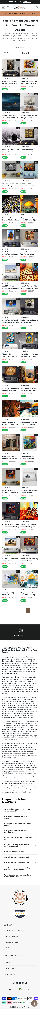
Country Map (12, 942)
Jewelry (7, 962)
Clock (9, 948)
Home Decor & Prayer (13, 956)
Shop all (27, 2)
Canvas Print (12, 936)
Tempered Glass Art (15, 930)
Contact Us (9, 968)
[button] (34, 1003)
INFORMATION (9, 975)
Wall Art (8, 925)
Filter (9, 53)
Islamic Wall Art (27, 783)
